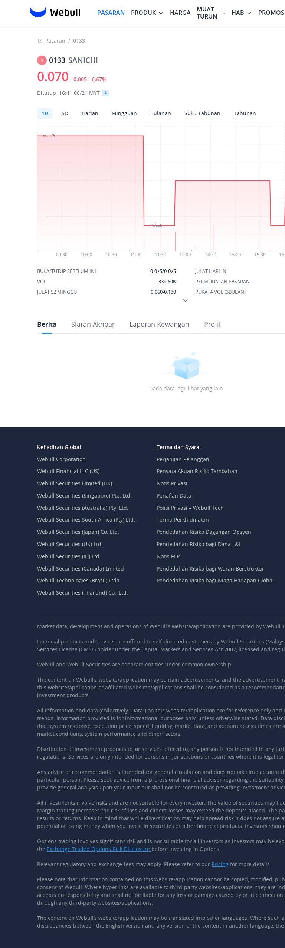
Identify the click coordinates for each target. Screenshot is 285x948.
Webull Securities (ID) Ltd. (69, 556)
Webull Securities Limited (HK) (74, 483)
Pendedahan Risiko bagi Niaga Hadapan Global (215, 580)
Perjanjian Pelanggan (183, 459)
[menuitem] (111, 12)
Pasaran (55, 40)
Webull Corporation (61, 459)
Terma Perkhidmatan (183, 519)
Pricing (220, 864)
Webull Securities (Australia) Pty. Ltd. (82, 507)
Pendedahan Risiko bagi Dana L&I (198, 544)
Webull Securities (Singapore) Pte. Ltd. (84, 495)
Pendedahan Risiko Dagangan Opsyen (204, 531)
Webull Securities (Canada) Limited (80, 568)
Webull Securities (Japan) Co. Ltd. (78, 531)
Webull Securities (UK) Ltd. (70, 544)
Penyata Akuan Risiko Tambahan (197, 471)
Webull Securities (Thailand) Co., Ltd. (82, 592)
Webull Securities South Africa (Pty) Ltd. (86, 519)
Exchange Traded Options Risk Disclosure (99, 848)
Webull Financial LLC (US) (68, 471)
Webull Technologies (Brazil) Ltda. (79, 580)
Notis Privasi (172, 483)
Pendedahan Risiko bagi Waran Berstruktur (210, 568)
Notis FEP (168, 556)
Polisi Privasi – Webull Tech (190, 507)
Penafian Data (174, 495)
